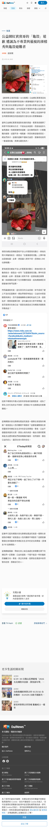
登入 (42, 2)
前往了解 (24, 824)
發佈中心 (27, 751)
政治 (20, 8)
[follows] (27, 2)
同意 (24, 817)
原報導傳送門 (39, 623)
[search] (45, 8)
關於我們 (5, 747)
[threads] (7, 761)
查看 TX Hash (7, 623)
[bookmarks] (31, 2)
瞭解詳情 (24, 609)
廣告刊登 (27, 747)
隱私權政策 (34, 810)
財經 (5, 8)
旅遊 (28, 8)
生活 (13, 8)
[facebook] (4, 761)
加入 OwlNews (7, 751)
